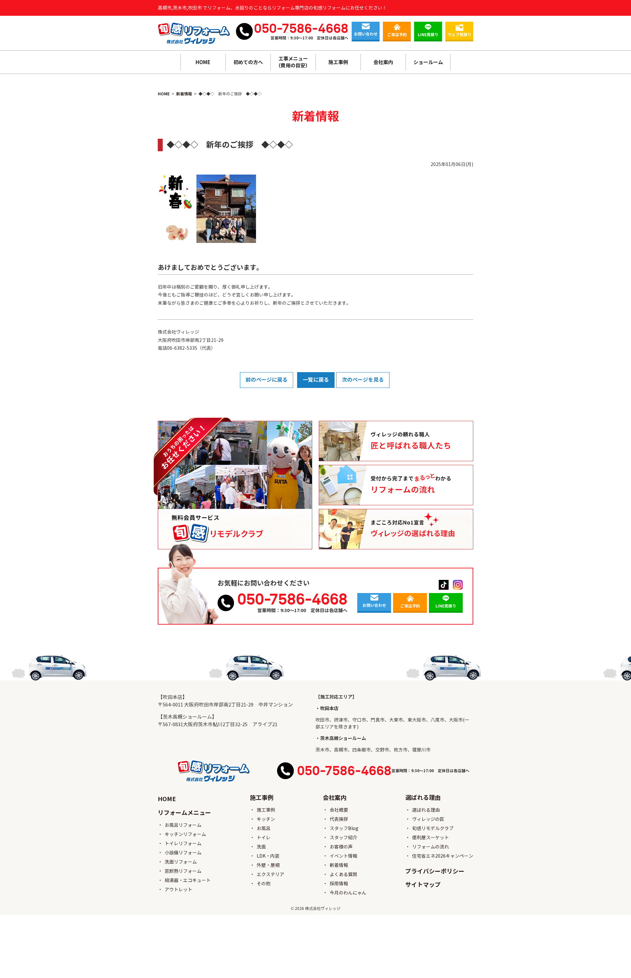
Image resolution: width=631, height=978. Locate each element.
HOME (203, 62)
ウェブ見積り (459, 34)
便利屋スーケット (430, 838)
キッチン (266, 819)
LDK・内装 (268, 856)
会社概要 (339, 810)
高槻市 (341, 750)
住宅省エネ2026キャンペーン (442, 856)
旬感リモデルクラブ (433, 828)
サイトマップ (423, 885)
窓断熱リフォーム (183, 871)
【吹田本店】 (172, 697)
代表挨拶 (339, 819)
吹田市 (322, 720)
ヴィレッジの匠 (428, 819)
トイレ (263, 838)
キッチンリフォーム (185, 834)
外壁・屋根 (268, 865)
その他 (263, 884)
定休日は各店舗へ (332, 38)
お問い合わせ (366, 34)
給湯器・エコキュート (188, 880)
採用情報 (339, 884)
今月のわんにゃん (348, 893)
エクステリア (270, 874)
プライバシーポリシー (434, 871)
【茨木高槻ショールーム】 (187, 717)
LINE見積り (428, 34)
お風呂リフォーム (183, 825)
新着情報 (339, 865)
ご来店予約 (397, 34)
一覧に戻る (316, 379)
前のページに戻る (266, 379)
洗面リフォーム (181, 862)
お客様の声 (341, 847)
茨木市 (322, 750)
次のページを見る (363, 379)
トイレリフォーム (183, 844)
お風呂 (263, 828)
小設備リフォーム (183, 853)
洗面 (261, 847)
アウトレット (178, 890)
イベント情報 (343, 856)
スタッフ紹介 (343, 838)
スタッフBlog (344, 828)
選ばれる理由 (426, 810)
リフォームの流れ (430, 847)
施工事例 (266, 810)
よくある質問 (343, 874)
